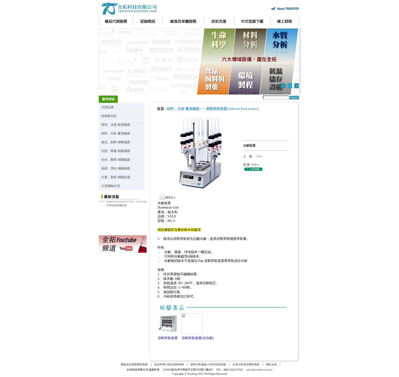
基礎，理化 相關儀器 (115, 168)
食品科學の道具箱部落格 (169, 364)
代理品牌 (107, 107)
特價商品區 (109, 116)
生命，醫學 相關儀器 (115, 159)
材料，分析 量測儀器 (115, 133)
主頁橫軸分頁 (110, 186)
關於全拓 (271, 364)
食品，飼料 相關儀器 (115, 142)
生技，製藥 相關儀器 (115, 151)
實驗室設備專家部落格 (134, 364)
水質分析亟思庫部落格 (246, 364)
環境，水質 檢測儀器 (115, 124)
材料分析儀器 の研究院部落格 (208, 364)
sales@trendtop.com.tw (259, 369)
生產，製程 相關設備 (115, 177)
